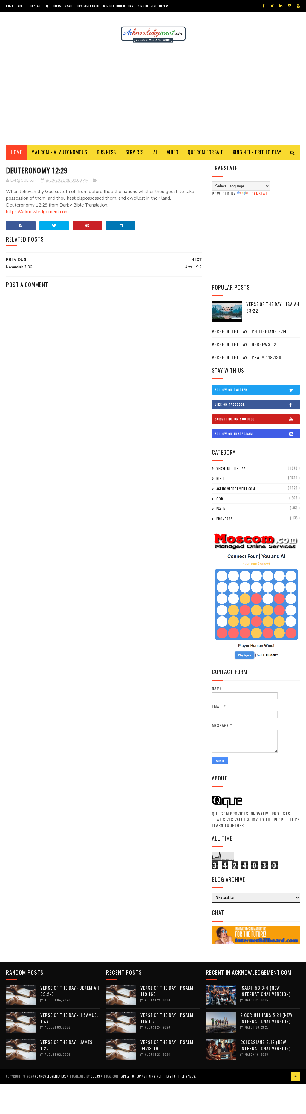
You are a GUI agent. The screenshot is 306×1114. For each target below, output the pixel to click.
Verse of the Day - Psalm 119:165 (166, 990)
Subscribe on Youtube (235, 419)
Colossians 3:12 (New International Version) (265, 1045)
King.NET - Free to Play (153, 6)
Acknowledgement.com (235, 488)
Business (106, 152)
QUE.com (97, 1076)
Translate (259, 193)
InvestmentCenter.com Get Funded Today (105, 6)
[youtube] (298, 6)
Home (9, 6)
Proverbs (224, 518)
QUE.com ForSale (205, 152)
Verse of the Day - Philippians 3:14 (249, 331)
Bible (220, 478)
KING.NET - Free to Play (257, 152)
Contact (36, 6)
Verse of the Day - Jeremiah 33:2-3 (69, 990)
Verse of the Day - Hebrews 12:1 (246, 344)
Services (135, 152)
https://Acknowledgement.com (37, 212)
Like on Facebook (230, 404)
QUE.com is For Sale (59, 6)
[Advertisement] (153, 94)
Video (172, 152)
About (22, 6)
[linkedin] (280, 6)
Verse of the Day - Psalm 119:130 (246, 357)
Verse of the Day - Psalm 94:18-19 (166, 1045)
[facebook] (264, 6)
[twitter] (272, 6)
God (219, 498)
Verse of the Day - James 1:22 (66, 1045)
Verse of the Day (230, 468)
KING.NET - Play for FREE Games (172, 1076)
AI (155, 152)
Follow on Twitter (231, 389)
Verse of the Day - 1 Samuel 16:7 (69, 1017)
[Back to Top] (295, 1076)
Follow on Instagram (234, 433)
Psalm (221, 508)
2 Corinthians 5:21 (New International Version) (266, 1017)
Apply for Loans (133, 1076)
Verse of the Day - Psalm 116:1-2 (166, 1017)
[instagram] (289, 6)
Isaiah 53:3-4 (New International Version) (265, 990)
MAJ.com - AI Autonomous (59, 152)
